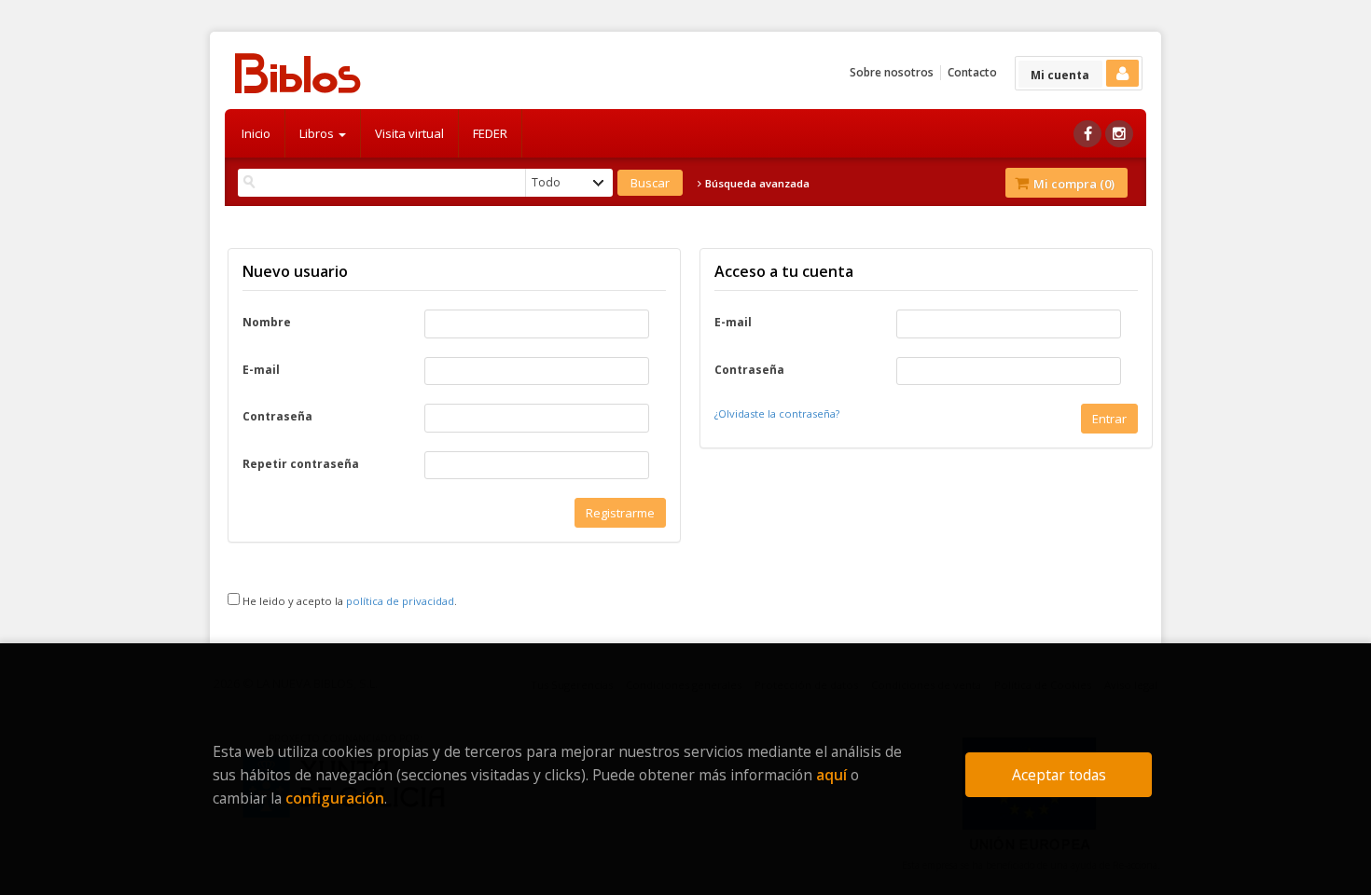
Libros (318, 133)
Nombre (266, 322)
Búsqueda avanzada (756, 183)
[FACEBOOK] (1087, 133)
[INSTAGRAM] (1119, 133)
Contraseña (277, 416)
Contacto (972, 72)
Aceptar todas (1059, 774)
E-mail (261, 370)
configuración (334, 798)
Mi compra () (1073, 183)
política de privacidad (400, 601)
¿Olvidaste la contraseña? (776, 413)
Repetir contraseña (300, 464)
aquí (831, 774)
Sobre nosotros (892, 72)
